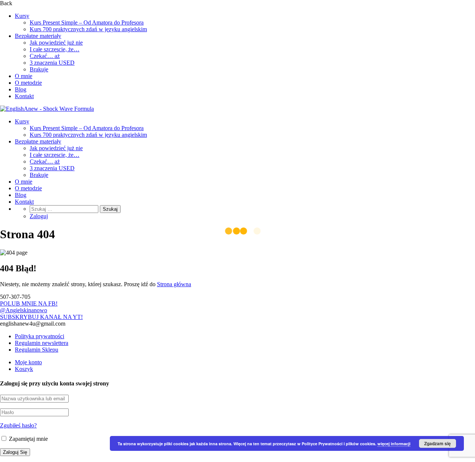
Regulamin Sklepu (36, 349)
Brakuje (39, 69)
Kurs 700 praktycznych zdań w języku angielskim (88, 29)
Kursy (22, 16)
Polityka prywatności (39, 336)
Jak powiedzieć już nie (56, 42)
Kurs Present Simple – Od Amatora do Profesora (87, 22)
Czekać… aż (45, 56)
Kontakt (24, 96)
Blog (20, 89)
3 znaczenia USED (52, 62)
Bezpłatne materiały (38, 36)
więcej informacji (393, 443)
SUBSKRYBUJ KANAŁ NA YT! (41, 317)
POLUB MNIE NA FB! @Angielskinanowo (29, 306)
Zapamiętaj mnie (27, 439)
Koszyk (24, 369)
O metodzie (28, 83)
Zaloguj (39, 216)
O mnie (23, 76)
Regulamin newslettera (41, 343)
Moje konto (28, 362)
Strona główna (174, 284)
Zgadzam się (437, 443)
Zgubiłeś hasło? (18, 425)
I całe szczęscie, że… (54, 49)
